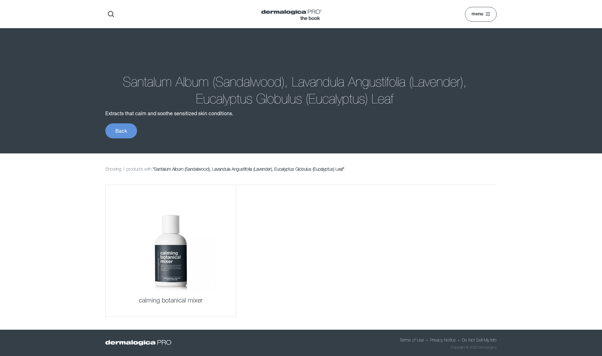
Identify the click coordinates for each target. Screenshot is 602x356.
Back (121, 131)
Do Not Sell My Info (479, 340)
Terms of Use (412, 340)
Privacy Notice (443, 340)
